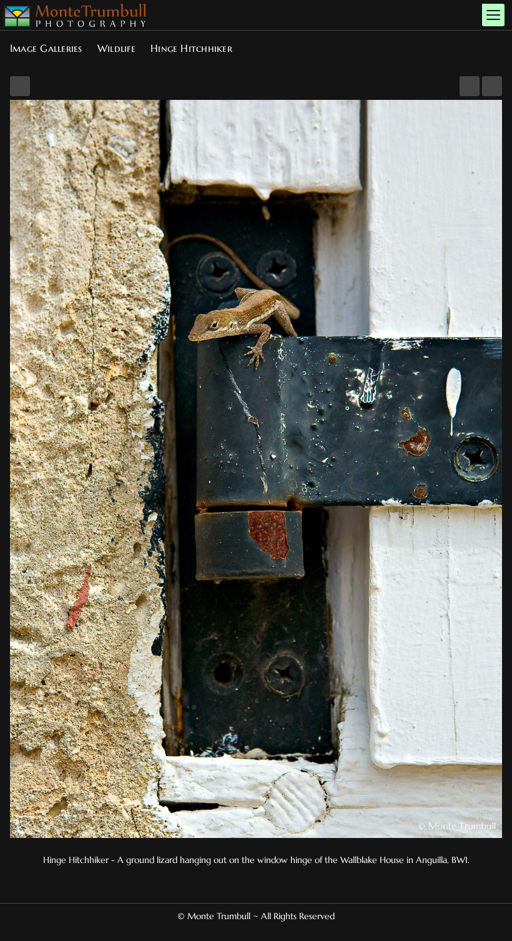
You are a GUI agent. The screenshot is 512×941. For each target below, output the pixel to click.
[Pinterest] (251, 930)
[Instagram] (261, 930)
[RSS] (271, 930)
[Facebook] (241, 930)
